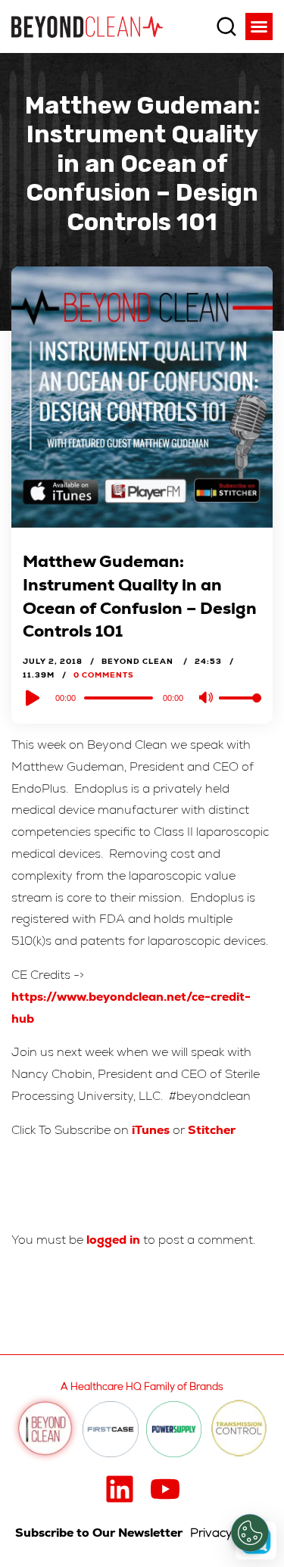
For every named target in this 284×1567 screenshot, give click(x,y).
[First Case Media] (111, 1429)
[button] (259, 26)
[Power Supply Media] (174, 1429)
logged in (113, 1240)
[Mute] (206, 698)
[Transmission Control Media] (239, 1429)
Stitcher (212, 1130)
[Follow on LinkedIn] (120, 1489)
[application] (142, 697)
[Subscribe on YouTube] (165, 1489)
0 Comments (103, 675)
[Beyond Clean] (87, 26)
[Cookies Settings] (250, 1533)
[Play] (31, 698)
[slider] (240, 710)
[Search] (226, 26)
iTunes (151, 1130)
